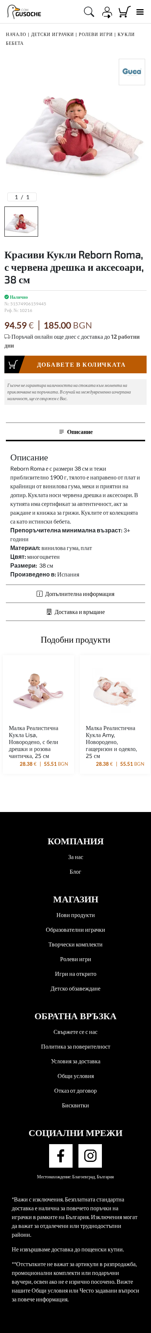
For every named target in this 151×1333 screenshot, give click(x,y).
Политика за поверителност (75, 1046)
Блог (75, 871)
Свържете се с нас (75, 1031)
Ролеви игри (96, 34)
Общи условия (76, 1075)
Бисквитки (75, 1105)
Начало (16, 34)
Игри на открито (75, 973)
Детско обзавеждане (75, 988)
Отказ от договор (75, 1090)
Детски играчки (52, 34)
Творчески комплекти (75, 944)
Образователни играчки (75, 929)
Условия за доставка (75, 1060)
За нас (75, 856)
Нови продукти (75, 914)
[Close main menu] (139, 12)
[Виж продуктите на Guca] (132, 72)
